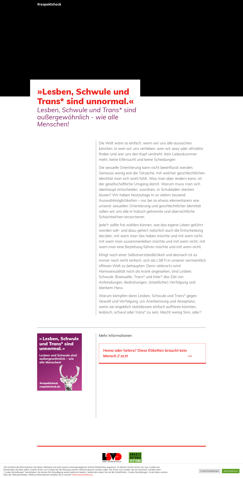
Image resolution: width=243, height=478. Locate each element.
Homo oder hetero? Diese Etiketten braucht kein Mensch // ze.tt (145, 353)
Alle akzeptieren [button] (231, 471)
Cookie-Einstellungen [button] (209, 471)
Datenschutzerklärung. (82, 474)
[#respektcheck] (49, 4)
